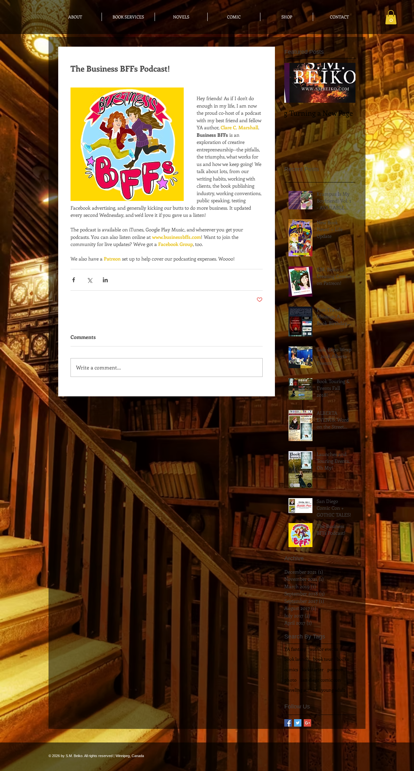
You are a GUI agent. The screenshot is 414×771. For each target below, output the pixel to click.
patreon (335, 669)
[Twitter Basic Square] (297, 723)
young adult (333, 690)
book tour (323, 659)
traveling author (300, 690)
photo (290, 680)
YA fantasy (295, 649)
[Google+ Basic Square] (307, 723)
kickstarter (312, 669)
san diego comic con (320, 680)
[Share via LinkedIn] (105, 280)
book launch (296, 659)
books (343, 659)
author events (324, 649)
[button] (391, 17)
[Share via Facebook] (74, 280)
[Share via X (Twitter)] (89, 280)
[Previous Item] (295, 83)
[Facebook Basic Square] (288, 723)
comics (291, 669)
